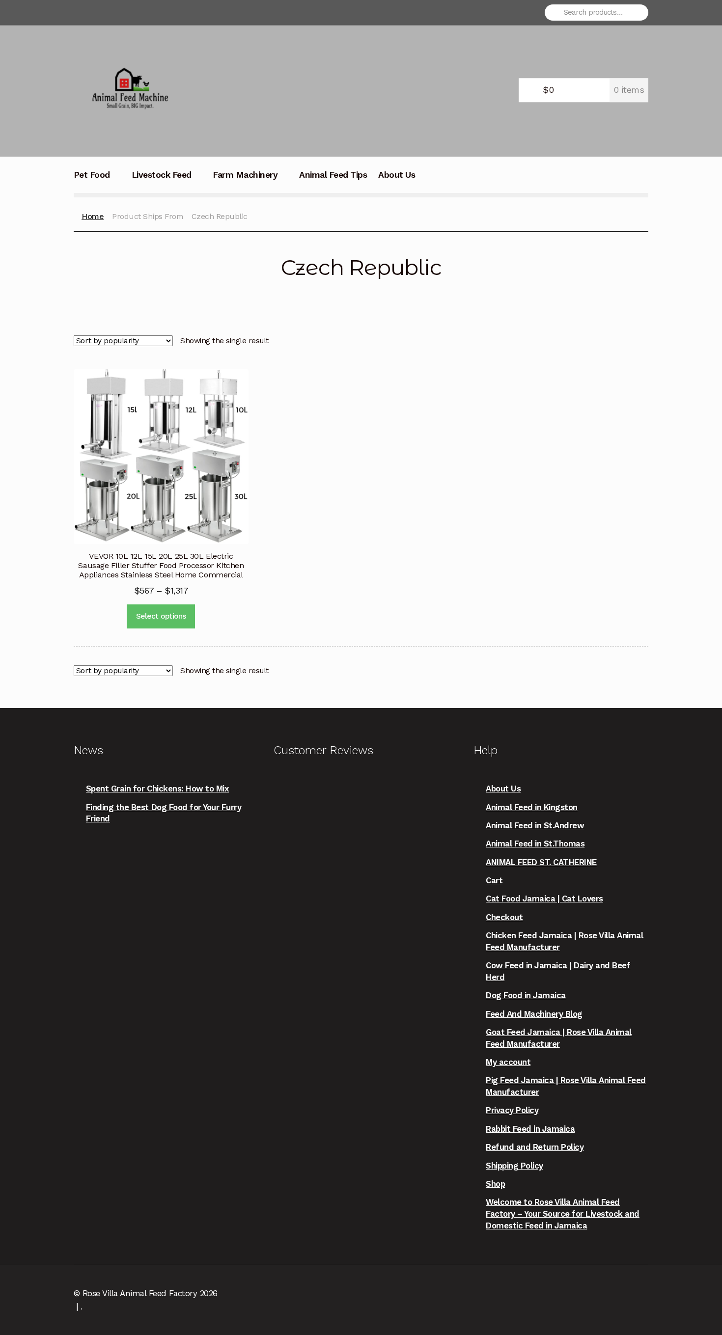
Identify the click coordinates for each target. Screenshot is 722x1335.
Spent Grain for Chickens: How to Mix (157, 788)
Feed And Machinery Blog (534, 1014)
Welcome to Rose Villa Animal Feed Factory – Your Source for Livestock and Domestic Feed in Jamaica (562, 1213)
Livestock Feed (162, 175)
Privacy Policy (512, 1110)
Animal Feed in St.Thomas (535, 843)
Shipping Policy (514, 1166)
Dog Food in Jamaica (526, 995)
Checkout (504, 917)
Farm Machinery (245, 175)
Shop (495, 1184)
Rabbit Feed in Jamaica (530, 1129)
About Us (396, 175)
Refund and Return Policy (534, 1147)
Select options (161, 616)
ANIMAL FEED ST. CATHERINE (541, 862)
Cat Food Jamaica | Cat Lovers (544, 898)
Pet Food (92, 175)
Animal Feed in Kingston (532, 807)
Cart (494, 880)
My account (508, 1062)
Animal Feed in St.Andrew (535, 825)
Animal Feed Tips (333, 175)
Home (93, 216)
